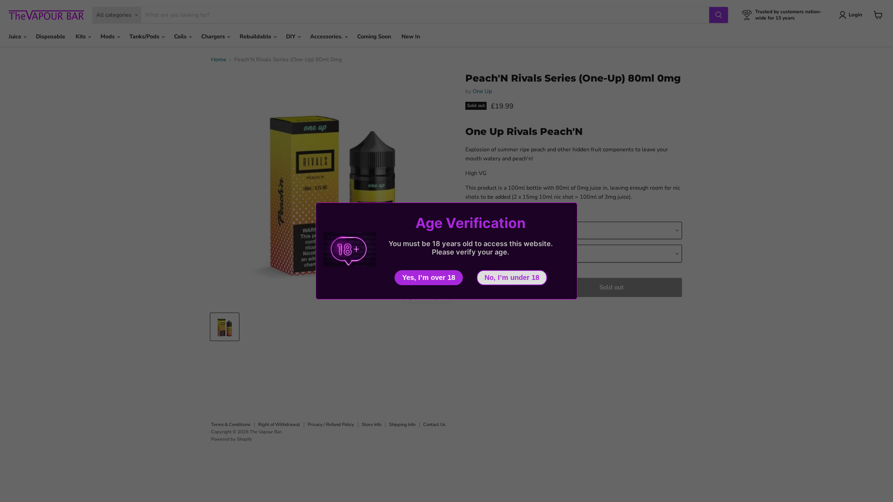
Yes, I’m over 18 (428, 277)
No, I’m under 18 (512, 277)
